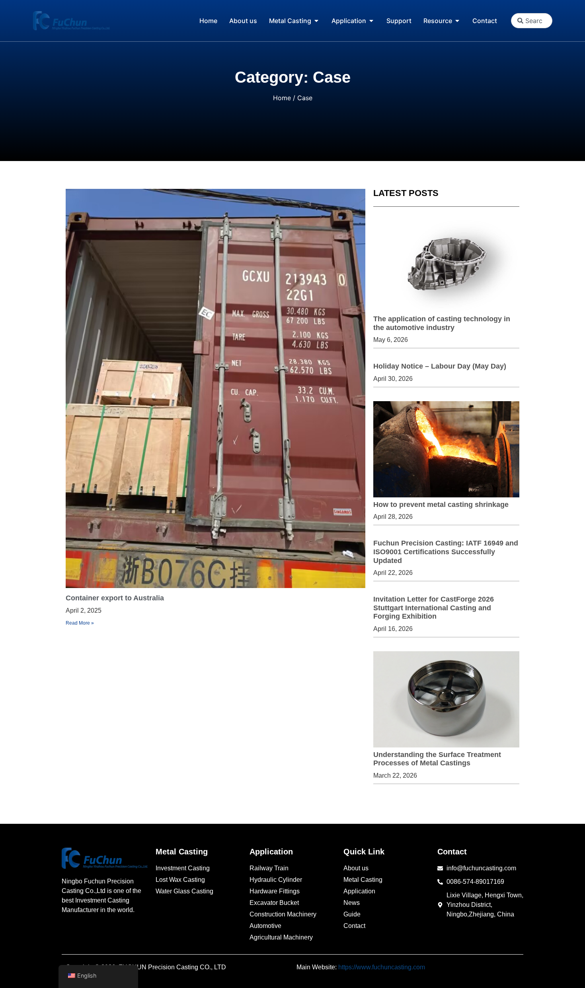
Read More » (80, 623)
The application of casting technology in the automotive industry (441, 323)
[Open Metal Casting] (316, 20)
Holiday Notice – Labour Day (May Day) (439, 366)
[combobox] (531, 20)
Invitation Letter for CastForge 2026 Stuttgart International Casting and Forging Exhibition (433, 607)
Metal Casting (182, 851)
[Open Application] (371, 20)
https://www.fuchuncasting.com (381, 967)
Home (282, 98)
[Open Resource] (457, 20)
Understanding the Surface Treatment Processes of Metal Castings (437, 759)
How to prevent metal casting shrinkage (441, 505)
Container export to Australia (115, 598)
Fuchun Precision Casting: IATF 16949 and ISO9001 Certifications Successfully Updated (445, 551)
